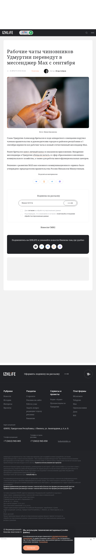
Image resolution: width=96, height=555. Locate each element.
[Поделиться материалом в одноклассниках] (44, 181)
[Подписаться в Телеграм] (41, 246)
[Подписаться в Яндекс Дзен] (35, 246)
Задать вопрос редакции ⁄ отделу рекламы (34, 411)
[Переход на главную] (7, 32)
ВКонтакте (78, 396)
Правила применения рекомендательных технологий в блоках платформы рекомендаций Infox (38, 488)
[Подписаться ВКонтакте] (47, 246)
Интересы (8, 404)
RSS (74, 415)
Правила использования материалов (48, 463)
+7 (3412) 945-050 (39, 441)
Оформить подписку (42, 374)
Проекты (7, 408)
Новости (7, 396)
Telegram (77, 400)
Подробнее (43, 542)
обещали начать (41, 155)
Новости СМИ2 (48, 227)
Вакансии (30, 418)
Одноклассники (80, 408)
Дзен (75, 411)
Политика (35, 71)
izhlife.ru (54, 538)
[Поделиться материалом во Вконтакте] (36, 181)
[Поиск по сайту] (86, 32)
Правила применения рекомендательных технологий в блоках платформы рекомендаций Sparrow (39, 486)
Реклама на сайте (34, 400)
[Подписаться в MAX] (59, 246)
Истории (7, 400)
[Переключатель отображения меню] (92, 32)
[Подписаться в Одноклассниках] (53, 246)
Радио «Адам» (56, 399)
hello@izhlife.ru (64, 441)
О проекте (30, 396)
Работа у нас (31, 404)
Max (75, 404)
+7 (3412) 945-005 (12, 441)
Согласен (31, 548)
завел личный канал (33, 151)
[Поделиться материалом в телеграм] (51, 181)
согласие (31, 210)
